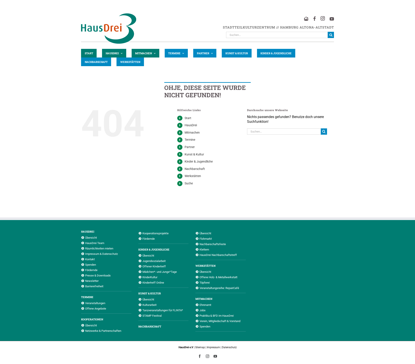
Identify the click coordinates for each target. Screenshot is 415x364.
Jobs (203, 310)
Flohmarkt (206, 238)
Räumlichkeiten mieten (99, 248)
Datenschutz (229, 347)
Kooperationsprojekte (155, 233)
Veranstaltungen (95, 303)
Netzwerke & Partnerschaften (103, 330)
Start (188, 118)
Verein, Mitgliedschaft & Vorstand (220, 320)
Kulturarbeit (149, 304)
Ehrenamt (205, 304)
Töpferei (205, 282)
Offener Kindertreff (154, 266)
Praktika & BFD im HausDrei (217, 315)
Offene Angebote (95, 308)
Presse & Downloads (98, 275)
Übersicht (91, 237)
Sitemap (200, 347)
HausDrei (191, 125)
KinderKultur (149, 277)
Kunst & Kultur (194, 154)
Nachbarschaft (195, 169)
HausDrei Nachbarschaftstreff (218, 254)
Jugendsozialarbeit (154, 260)
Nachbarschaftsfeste (213, 244)
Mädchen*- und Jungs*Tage (159, 271)
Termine (190, 139)
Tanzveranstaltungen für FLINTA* (162, 310)
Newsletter (92, 280)
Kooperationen (92, 319)
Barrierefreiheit (94, 286)
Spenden (90, 264)
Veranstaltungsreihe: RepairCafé (219, 287)
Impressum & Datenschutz (101, 253)
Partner (190, 147)
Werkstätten (193, 176)
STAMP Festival (152, 315)
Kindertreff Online (153, 282)
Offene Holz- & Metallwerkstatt (218, 277)
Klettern (204, 249)
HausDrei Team (94, 242)
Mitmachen (192, 132)
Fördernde (91, 269)
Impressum (213, 347)
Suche (189, 183)
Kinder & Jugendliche (199, 161)
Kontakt (90, 259)
